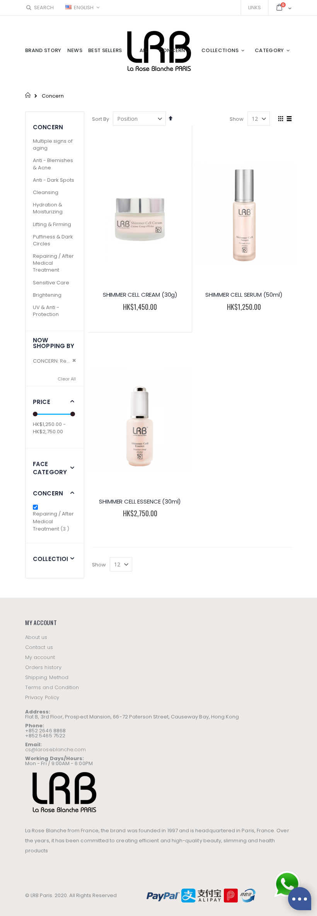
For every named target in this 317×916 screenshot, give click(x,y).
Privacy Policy (42, 697)
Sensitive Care (51, 282)
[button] (110, 324)
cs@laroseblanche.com (55, 749)
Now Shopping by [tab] (54, 343)
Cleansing (45, 192)
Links (254, 7)
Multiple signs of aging (53, 144)
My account (40, 657)
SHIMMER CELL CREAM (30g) (140, 295)
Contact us (39, 647)
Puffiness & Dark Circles (53, 240)
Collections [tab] (54, 559)
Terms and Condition (52, 687)
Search (44, 7)
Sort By (100, 119)
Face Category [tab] (50, 468)
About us (36, 637)
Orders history (43, 667)
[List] (289, 119)
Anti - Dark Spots (53, 180)
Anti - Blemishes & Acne (53, 164)
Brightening (47, 295)
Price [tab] (41, 402)
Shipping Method (46, 677)
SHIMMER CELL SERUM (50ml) (243, 295)
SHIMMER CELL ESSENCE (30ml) (140, 501)
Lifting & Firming (52, 224)
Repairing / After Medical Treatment (54, 521)
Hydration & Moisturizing (48, 208)
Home (28, 95)
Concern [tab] (48, 493)
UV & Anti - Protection (46, 311)
